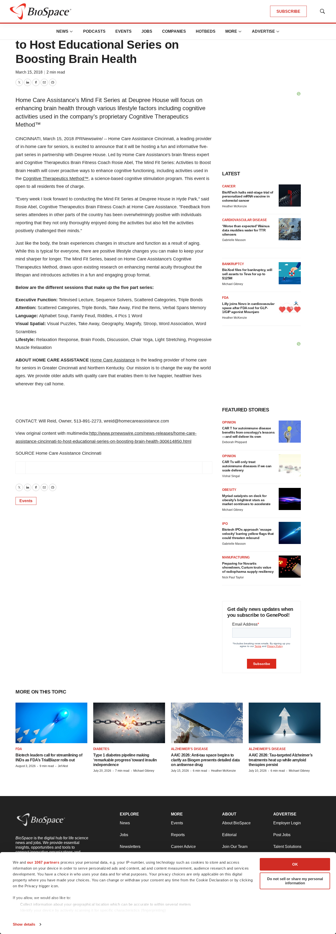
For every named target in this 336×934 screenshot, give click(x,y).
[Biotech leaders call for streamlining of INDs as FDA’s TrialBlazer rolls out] (51, 723)
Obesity (229, 490)
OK (295, 864)
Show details (24, 924)
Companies (174, 31)
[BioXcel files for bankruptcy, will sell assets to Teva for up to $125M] (290, 273)
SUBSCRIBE (288, 11)
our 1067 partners (43, 862)
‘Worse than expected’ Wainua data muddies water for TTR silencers (245, 230)
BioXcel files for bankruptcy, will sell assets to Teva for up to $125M (247, 274)
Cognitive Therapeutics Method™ (56, 178)
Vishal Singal (231, 476)
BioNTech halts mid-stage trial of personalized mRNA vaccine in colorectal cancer (247, 196)
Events (123, 31)
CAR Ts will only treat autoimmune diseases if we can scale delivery (247, 466)
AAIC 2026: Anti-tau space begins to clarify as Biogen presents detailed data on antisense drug (205, 760)
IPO (225, 524)
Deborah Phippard (234, 442)
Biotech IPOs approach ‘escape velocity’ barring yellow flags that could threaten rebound (248, 533)
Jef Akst (63, 766)
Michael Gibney (232, 284)
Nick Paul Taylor (233, 577)
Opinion (229, 422)
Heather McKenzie (234, 206)
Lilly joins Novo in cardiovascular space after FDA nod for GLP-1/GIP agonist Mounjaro (248, 308)
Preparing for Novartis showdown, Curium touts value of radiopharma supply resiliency (248, 567)
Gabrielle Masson (234, 240)
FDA (225, 298)
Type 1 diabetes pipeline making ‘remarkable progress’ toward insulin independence (125, 760)
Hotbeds (205, 31)
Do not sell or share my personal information (295, 881)
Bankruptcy (233, 264)
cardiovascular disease (244, 220)
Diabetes (101, 749)
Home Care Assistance (112, 360)
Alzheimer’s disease (189, 749)
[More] (71, 31)
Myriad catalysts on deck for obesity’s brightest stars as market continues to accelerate (246, 500)
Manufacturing (236, 557)
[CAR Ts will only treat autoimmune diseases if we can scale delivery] (290, 465)
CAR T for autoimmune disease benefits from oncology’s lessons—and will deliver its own (248, 432)
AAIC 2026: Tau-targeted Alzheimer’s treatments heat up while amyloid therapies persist (281, 760)
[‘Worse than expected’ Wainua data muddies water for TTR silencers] (290, 229)
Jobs (146, 31)
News (62, 31)
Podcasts (94, 31)
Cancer (228, 186)
